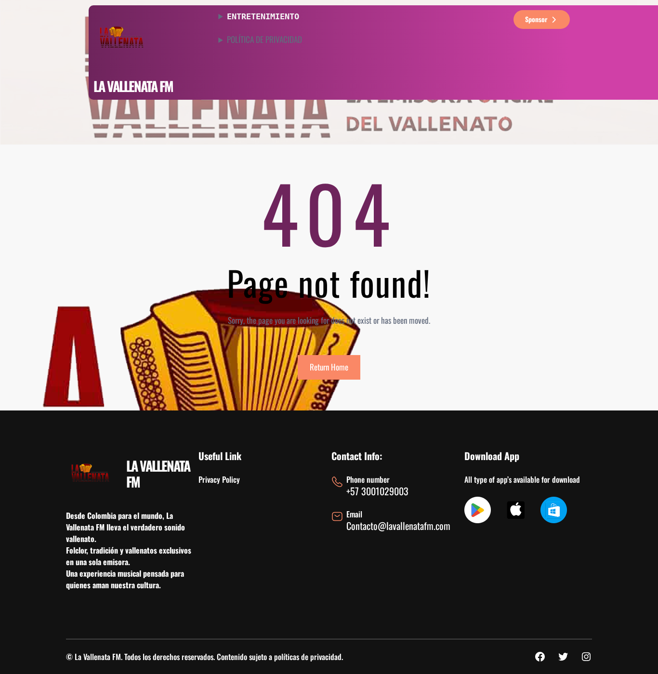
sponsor (536, 19)
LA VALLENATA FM (133, 86)
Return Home (329, 367)
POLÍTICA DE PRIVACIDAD (264, 39)
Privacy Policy (219, 479)
